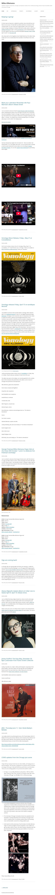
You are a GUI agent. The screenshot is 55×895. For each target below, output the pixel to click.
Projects (21, 11)
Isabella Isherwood (6, 29)
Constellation (24, 373)
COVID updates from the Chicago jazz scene (17, 757)
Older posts (5, 887)
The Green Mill (12, 32)
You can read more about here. (10, 333)
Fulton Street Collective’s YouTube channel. (18, 671)
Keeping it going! (7, 17)
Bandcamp (4, 316)
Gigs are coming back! (9, 560)
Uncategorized (15, 94)
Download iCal (16, 532)
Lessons (42, 11)
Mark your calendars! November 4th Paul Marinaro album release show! (16, 103)
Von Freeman (28, 11)
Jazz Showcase (20, 29)
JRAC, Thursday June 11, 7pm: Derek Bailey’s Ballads (17, 729)
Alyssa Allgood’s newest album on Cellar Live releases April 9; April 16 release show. (18, 592)
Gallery (36, 11)
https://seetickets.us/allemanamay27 (10, 249)
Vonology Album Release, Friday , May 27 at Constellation (17, 239)
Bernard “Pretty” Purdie (30, 31)
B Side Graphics (15, 371)
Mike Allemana (8, 3)
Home (3, 11)
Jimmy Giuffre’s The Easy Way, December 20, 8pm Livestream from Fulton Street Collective (17, 659)
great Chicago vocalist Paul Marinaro (26, 111)
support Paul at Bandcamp (22, 147)
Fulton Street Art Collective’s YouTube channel (12, 610)
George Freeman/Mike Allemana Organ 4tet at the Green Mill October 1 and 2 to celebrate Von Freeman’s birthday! (18, 451)
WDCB (14, 612)
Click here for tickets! (6, 122)
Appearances (13, 11)
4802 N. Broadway (10, 527)
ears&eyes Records (11, 314)
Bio (7, 11)
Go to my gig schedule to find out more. (14, 569)
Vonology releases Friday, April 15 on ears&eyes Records (18, 305)
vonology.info (18, 328)
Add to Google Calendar (7, 532)
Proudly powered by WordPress (8, 892)
